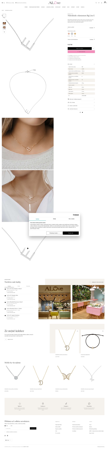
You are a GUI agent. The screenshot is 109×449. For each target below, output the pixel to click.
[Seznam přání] (99, 3)
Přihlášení (33, 428)
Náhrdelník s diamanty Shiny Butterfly (61, 388)
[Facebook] (5, 435)
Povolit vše (70, 233)
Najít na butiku (82, 51)
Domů (3, 10)
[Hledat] (96, 3)
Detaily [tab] (54, 218)
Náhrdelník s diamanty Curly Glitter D (61, 354)
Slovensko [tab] (28, 286)
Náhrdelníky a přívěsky (8, 10)
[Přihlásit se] (101, 3)
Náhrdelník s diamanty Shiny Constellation (11, 388)
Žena (7, 425)
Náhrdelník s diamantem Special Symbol (87, 388)
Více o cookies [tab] (71, 218)
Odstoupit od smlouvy (100, 446)
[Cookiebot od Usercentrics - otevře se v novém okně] (74, 215)
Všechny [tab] (9, 286)
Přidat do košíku (79, 48)
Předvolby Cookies (54, 233)
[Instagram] (7, 435)
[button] (81, 64)
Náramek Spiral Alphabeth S (85, 354)
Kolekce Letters (70, 13)
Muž (11, 425)
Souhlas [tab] (37, 218)
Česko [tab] (19, 286)
